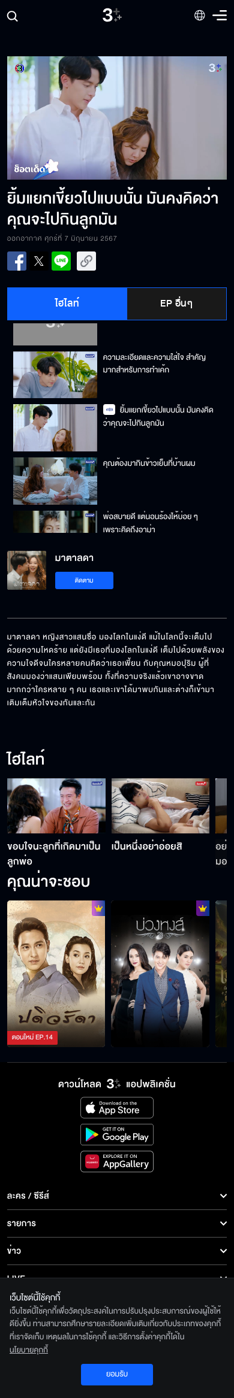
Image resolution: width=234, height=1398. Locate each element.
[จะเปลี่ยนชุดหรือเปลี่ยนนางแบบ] (160, 973)
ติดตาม (84, 580)
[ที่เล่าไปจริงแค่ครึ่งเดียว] (56, 973)
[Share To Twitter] (39, 261)
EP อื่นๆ (176, 303)
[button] (62, 118)
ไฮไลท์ (67, 303)
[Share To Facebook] (16, 261)
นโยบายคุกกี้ (29, 1350)
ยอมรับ (117, 1374)
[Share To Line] (61, 261)
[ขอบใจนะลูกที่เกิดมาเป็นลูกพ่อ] (56, 805)
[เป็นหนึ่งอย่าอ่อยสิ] (161, 805)
